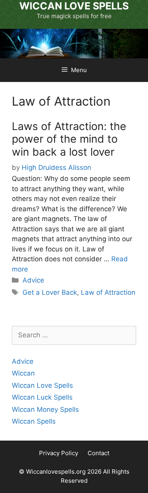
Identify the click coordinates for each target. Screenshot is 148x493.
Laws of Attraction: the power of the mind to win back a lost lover (69, 139)
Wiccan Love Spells (42, 385)
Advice (33, 280)
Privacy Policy (58, 453)
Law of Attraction (108, 292)
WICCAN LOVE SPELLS (74, 6)
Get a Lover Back (49, 292)
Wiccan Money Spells (45, 409)
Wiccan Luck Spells (42, 397)
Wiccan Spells (34, 421)
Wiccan (23, 373)
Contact (98, 453)
